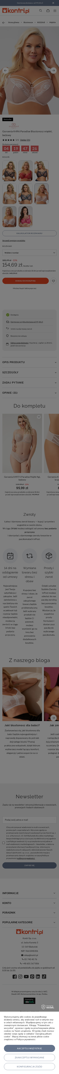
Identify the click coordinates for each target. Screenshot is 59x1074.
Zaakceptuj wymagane (29, 1057)
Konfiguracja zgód (29, 1066)
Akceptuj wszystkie (29, 1048)
